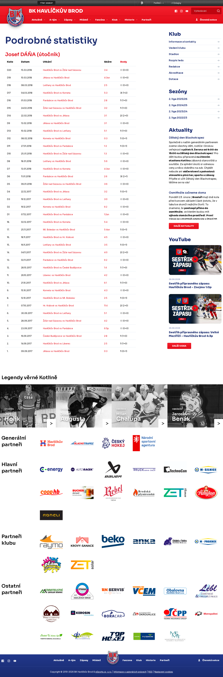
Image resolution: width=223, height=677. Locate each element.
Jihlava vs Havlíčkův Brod (56, 77)
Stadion (174, 54)
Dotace (173, 79)
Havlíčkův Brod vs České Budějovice (62, 267)
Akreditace (176, 72)
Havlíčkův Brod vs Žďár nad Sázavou (62, 70)
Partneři (146, 19)
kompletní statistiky (117, 360)
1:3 (105, 146)
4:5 (105, 237)
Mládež (96, 660)
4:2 (105, 275)
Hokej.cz (159, 3)
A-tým (72, 660)
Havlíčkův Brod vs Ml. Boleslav (59, 297)
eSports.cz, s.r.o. (103, 671)
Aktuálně (59, 660)
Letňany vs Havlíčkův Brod (57, 85)
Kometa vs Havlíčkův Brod (56, 138)
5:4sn (107, 229)
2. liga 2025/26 (178, 99)
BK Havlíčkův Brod (56, 11)
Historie (151, 660)
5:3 (105, 92)
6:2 (105, 206)
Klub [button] (115, 19)
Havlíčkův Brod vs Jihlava (56, 115)
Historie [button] (130, 19)
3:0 (105, 199)
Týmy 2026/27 (46, 3)
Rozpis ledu (176, 60)
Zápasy (84, 660)
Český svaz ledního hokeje (142, 3)
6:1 (105, 282)
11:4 (106, 305)
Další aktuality (184, 226)
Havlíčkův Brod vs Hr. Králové (58, 237)
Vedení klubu (177, 48)
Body (123, 61)
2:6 (105, 176)
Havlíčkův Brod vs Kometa (56, 92)
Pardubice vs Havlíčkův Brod (58, 100)
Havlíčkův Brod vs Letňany (57, 130)
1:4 (105, 267)
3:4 (105, 70)
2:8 (105, 100)
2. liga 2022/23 (178, 117)
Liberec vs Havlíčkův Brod (56, 275)
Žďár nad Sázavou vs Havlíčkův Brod (62, 108)
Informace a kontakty (182, 41)
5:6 (105, 161)
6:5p (106, 328)
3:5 (105, 244)
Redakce (174, 66)
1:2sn (106, 214)
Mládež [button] (84, 19)
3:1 (105, 115)
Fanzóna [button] (100, 19)
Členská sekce (208, 19)
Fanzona (127, 660)
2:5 (105, 85)
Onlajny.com (176, 3)
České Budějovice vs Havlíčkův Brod (62, 335)
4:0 (105, 252)
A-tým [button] (53, 19)
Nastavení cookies (163, 671)
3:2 (105, 108)
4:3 (105, 290)
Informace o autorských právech (130, 671)
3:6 (105, 184)
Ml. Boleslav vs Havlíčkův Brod (59, 229)
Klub (139, 660)
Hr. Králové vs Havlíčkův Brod (58, 305)
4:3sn (107, 77)
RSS (150, 671)
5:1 (105, 130)
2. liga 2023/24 (178, 111)
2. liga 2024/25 (178, 105)
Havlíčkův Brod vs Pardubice (58, 146)
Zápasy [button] (68, 19)
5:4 (105, 221)
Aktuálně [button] (37, 19)
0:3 (105, 138)
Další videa (179, 346)
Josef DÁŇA (20, 54)
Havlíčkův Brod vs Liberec (56, 343)
